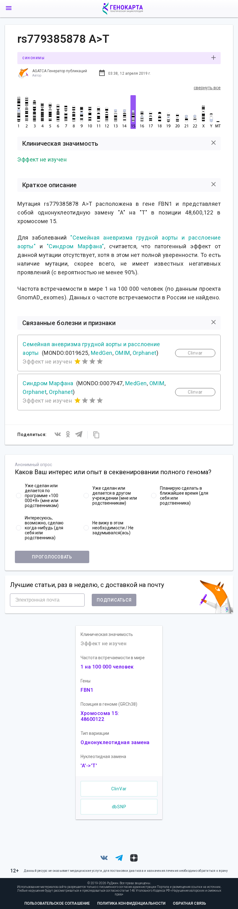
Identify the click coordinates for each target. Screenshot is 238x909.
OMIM (122, 353)
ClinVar (119, 788)
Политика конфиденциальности (131, 903)
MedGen (101, 353)
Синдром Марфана (48, 383)
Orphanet (144, 353)
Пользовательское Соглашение (57, 903)
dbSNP (119, 806)
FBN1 (87, 690)
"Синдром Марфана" (75, 246)
